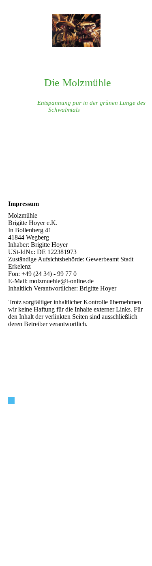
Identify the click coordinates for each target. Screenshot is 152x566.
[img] (76, 30)
